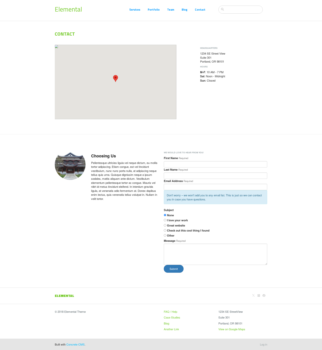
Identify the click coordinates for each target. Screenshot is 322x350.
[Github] (259, 295)
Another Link (171, 329)
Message (169, 241)
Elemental (68, 9)
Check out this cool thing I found (188, 230)
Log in (263, 344)
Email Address (173, 181)
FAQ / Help (170, 311)
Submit (174, 269)
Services (134, 9)
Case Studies (172, 317)
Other (170, 235)
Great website (176, 225)
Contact (200, 9)
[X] (253, 295)
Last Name (171, 170)
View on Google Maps (231, 329)
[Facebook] (264, 295)
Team (170, 9)
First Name (171, 158)
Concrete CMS (75, 344)
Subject (169, 210)
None (170, 215)
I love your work (177, 220)
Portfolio (154, 9)
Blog (184, 9)
